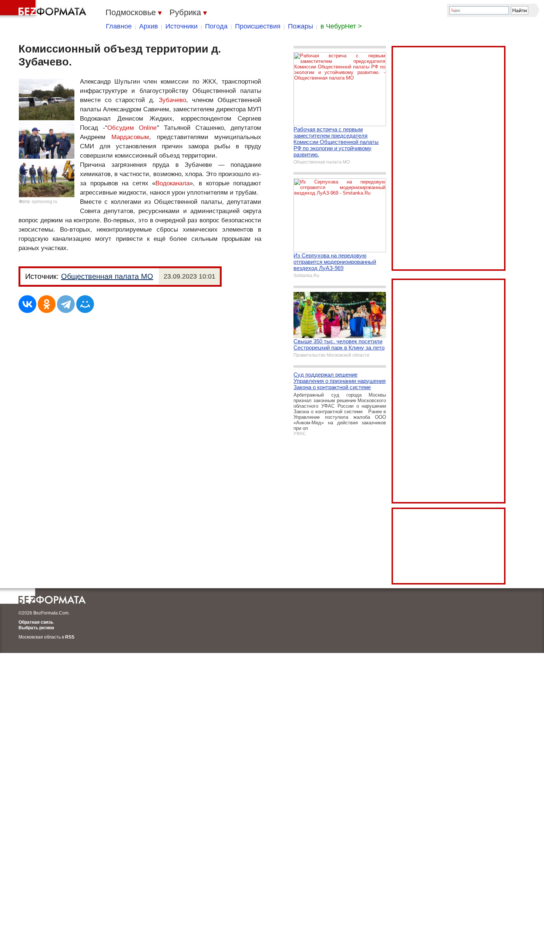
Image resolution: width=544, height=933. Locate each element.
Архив (148, 26)
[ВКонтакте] (27, 304)
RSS (69, 637)
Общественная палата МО (107, 276)
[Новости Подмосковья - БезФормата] (44, 9)
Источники (181, 26)
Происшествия (258, 26)
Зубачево (172, 100)
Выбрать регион (36, 627)
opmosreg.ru (44, 201)
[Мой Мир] (85, 304)
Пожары (300, 26)
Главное (119, 26)
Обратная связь (36, 622)
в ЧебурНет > (341, 26)
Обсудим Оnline (132, 127)
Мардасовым (130, 137)
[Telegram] (66, 304)
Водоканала (172, 183)
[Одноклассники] (47, 304)
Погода (216, 26)
